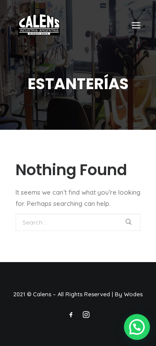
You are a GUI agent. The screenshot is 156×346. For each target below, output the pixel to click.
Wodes (133, 294)
